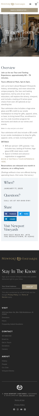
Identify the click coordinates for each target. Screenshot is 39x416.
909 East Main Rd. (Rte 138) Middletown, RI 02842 (19, 236)
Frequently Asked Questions (12, 324)
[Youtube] (21, 409)
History (4, 361)
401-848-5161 (6, 336)
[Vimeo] (25, 409)
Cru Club (5, 367)
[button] (30, 4)
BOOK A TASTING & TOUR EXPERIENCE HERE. (17, 160)
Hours (4, 321)
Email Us (5, 339)
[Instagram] (18, 409)
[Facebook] (14, 409)
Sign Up (29, 287)
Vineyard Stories (8, 371)
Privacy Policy (13, 295)
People (4, 364)
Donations (5, 346)
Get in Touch (6, 342)
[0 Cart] (36, 4)
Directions (5, 317)
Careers (5, 349)
